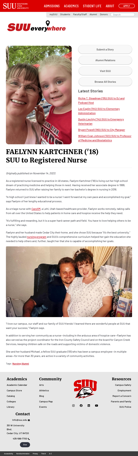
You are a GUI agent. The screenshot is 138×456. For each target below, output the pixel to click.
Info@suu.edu (19, 419)
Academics (71, 6)
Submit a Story (105, 49)
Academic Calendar (17, 384)
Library (10, 406)
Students (65, 14)
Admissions (52, 6)
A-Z (50, 454)
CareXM (36, 208)
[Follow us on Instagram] (73, 405)
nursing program (36, 236)
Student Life (92, 6)
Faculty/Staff (80, 14)
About (110, 6)
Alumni (93, 14)
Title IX (43, 454)
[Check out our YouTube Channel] (96, 405)
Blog (41, 395)
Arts (41, 384)
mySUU (53, 14)
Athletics (44, 390)
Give (25, 444)
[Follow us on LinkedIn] (89, 405)
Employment (124, 390)
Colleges (11, 401)
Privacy (35, 454)
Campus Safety (123, 384)
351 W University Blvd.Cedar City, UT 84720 (18, 429)
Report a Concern (122, 395)
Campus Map (46, 401)
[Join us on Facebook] (81, 405)
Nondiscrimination (23, 454)
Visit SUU (105, 70)
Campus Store (14, 390)
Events (43, 406)
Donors (104, 14)
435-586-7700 (20, 438)
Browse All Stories (105, 81)
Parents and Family (121, 401)
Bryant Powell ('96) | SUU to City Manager (101, 129)
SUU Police (125, 406)
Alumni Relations (105, 60)
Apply (126, 6)
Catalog (11, 395)
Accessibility (8, 454)
